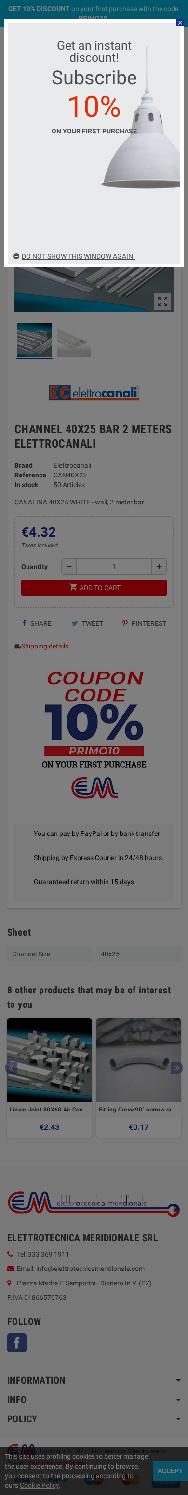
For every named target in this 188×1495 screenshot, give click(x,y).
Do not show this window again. (78, 256)
